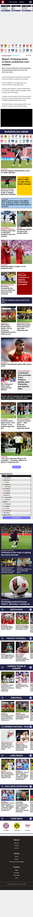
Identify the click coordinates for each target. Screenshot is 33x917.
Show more (16, 467)
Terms (16, 856)
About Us (16, 843)
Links (16, 878)
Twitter (16, 870)
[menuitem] (3, 2)
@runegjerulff (15, 55)
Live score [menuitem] (13, 2)
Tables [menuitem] (21, 2)
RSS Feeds (16, 875)
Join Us (16, 848)
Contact (16, 845)
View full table (16, 517)
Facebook (16, 872)
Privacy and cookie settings (16, 861)
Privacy (16, 859)
